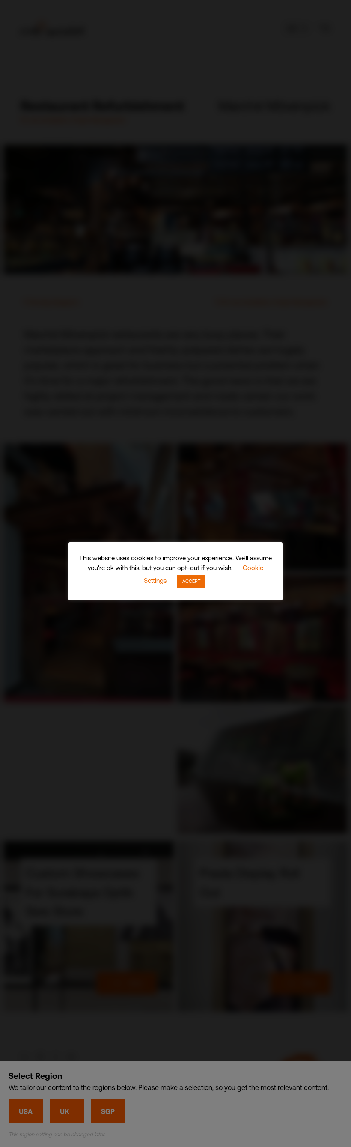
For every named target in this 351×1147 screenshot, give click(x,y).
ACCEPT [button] (191, 581)
